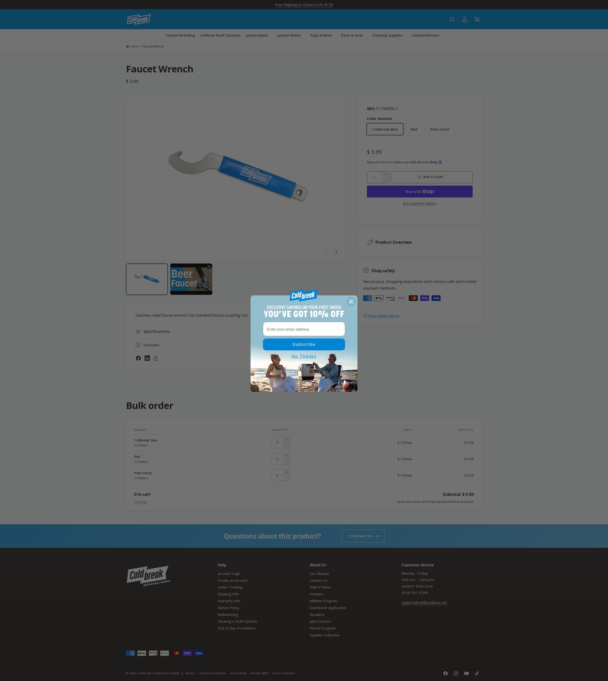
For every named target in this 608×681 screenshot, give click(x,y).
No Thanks (304, 356)
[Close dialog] (351, 301)
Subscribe (304, 344)
